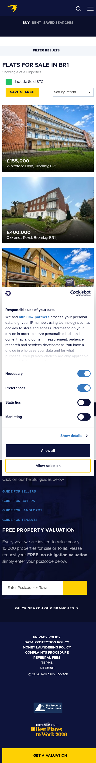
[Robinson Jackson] (12, 9)
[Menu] (90, 8)
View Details (48, 131)
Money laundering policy (47, 647)
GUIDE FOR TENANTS (20, 520)
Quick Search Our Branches (44, 608)
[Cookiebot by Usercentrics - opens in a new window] (70, 293)
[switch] (84, 388)
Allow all (48, 450)
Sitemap (47, 668)
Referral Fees (46, 657)
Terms (47, 663)
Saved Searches (58, 22)
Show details (71, 436)
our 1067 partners (34, 317)
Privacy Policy (47, 637)
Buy (26, 22)
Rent (36, 22)
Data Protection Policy (46, 642)
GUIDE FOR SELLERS (19, 491)
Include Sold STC (29, 82)
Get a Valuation (50, 755)
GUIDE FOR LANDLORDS (22, 510)
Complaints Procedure (47, 652)
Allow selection (48, 466)
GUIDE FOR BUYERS (18, 501)
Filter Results (47, 50)
